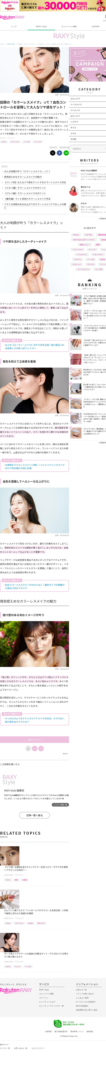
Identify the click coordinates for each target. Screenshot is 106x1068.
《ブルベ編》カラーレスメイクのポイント (25, 193)
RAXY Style (41, 27)
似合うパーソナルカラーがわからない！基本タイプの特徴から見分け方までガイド (35, 586)
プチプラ (77, 259)
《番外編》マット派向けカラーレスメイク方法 (27, 198)
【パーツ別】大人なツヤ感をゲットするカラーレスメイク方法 (35, 182)
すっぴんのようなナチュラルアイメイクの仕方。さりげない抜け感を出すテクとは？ (34, 720)
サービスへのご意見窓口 (86, 1002)
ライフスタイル (83, 269)
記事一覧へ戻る (34, 815)
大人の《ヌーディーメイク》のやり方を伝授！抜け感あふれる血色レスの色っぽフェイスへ (34, 346)
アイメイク (10, 138)
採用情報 (89, 1031)
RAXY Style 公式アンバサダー (84, 239)
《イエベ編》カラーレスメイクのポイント (25, 187)
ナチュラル (37, 142)
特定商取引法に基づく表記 (86, 1010)
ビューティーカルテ (47, 1002)
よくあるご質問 (82, 998)
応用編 (24, 880)
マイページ (43, 998)
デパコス (90, 264)
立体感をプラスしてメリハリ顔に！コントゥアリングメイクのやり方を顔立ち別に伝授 (35, 466)
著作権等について (77, 1031)
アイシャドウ (78, 249)
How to (4, 142)
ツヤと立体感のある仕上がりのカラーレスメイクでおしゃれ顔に (35, 206)
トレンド (17, 966)
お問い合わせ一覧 (20, 1048)
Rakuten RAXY (12, 17)
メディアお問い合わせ (85, 994)
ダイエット (77, 264)
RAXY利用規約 (82, 1006)
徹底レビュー (85, 244)
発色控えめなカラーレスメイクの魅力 (23, 176)
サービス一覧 (5, 1048)
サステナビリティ (38, 1048)
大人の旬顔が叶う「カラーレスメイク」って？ (27, 171)
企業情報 (48, 1031)
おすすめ (88, 235)
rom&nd (30, 923)
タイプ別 (98, 269)
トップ (14, 27)
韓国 (16, 880)
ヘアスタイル (82, 254)
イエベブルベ (15, 142)
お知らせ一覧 (81, 990)
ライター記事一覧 (60, 805)
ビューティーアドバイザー (50, 1006)
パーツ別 (26, 142)
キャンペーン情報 (69, 27)
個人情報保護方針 (61, 1031)
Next (65, 753)
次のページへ (34, 739)
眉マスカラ (41, 923)
